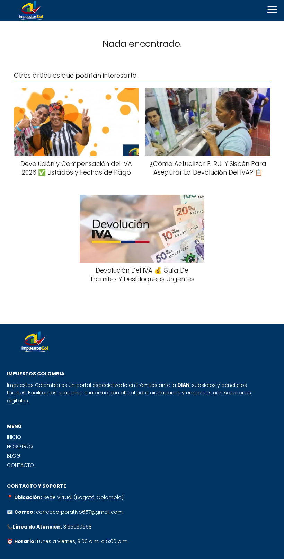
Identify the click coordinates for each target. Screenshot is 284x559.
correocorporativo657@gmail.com (79, 511)
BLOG (13, 455)
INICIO (14, 437)
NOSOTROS (20, 446)
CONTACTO (20, 465)
